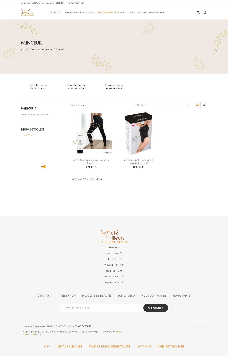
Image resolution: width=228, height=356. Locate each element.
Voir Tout (29, 135)
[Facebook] (195, 327)
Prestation (67, 295)
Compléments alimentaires (35, 114)
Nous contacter (154, 295)
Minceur (28, 108)
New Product (32, 129)
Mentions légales (69, 346)
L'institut (45, 295)
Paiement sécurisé (171, 346)
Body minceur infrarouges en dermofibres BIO (138, 161)
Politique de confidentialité (109, 346)
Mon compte (181, 295)
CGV (47, 346)
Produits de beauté (96, 295)
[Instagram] (202, 327)
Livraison (144, 346)
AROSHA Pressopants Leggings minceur (91, 161)
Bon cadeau (126, 295)
